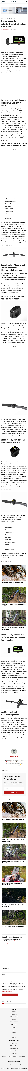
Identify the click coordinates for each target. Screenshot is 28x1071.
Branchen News (14, 1021)
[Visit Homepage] (8, 2)
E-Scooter (14, 1030)
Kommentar (5, 943)
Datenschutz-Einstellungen (14, 1061)
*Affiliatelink (18, 1058)
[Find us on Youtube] (18, 1064)
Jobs (8, 1058)
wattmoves (10, 1068)
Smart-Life (14, 1035)
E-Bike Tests (14, 1043)
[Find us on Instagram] (12, 1064)
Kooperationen (22, 1056)
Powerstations (14, 1050)
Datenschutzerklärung (7, 981)
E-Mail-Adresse (6, 968)
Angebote (14, 1037)
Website (4, 974)
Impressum (4, 1056)
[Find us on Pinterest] (15, 1064)
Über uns (12, 1058)
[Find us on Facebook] (7, 1064)
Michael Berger (6, 29)
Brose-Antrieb (11, 728)
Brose (6, 770)
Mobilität (10, 18)
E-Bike (14, 18)
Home (2, 18)
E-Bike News (14, 1014)
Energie (14, 1032)
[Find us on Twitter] (10, 1064)
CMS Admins (24, 1068)
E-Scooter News (14, 1017)
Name (3, 962)
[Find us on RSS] (20, 1064)
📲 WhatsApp (18, 761)
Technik (14, 1019)
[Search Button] (23, 1)
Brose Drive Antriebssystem (19, 136)
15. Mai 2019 (13, 29)
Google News (9, 761)
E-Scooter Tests (14, 1046)
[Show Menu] (26, 1)
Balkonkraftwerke (14, 1048)
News (6, 18)
